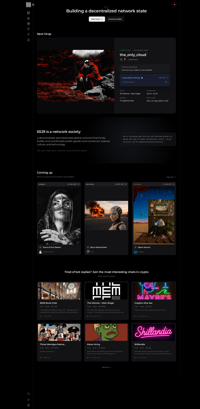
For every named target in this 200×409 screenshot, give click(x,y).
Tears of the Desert (52, 247)
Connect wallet (115, 19)
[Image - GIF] (121, 59)
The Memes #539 (141, 50)
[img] (143, 78)
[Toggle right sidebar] (33, 4)
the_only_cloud (133, 55)
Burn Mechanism (98, 247)
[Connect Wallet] (28, 405)
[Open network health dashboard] (174, 4)
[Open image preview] (75, 75)
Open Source (144, 247)
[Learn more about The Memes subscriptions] (166, 82)
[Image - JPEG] (40, 247)
